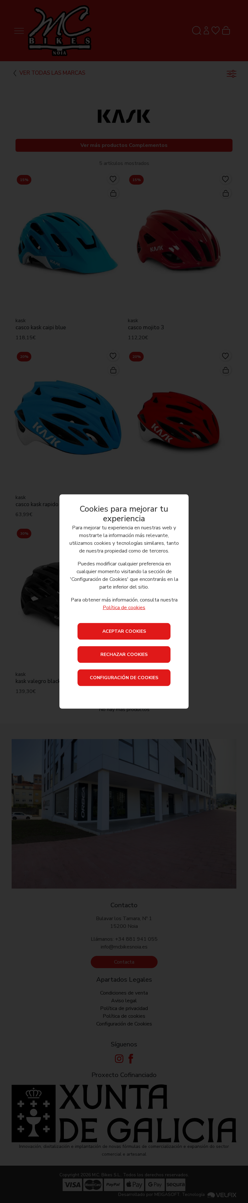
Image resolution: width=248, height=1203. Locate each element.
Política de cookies (124, 607)
